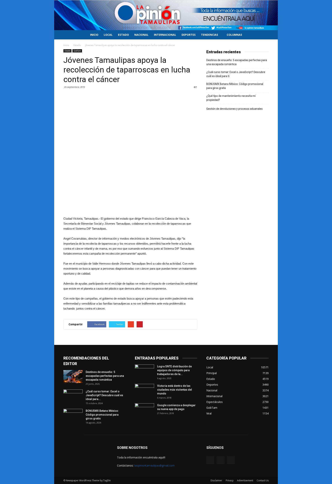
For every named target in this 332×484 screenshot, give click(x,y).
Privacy (229, 480)
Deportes (189, 35)
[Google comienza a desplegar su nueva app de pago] (144, 410)
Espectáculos (214, 402)
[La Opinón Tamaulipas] (166, 15)
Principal (211, 373)
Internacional (165, 35)
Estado (123, 35)
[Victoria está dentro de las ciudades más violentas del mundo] (144, 390)
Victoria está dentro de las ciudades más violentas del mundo (174, 389)
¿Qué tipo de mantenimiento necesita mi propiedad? (231, 97)
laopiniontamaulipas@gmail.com (154, 465)
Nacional (141, 35)
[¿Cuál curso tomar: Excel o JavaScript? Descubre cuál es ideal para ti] (73, 396)
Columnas (234, 35)
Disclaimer (216, 480)
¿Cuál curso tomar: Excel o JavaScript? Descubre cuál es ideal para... (104, 395)
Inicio (94, 35)
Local (108, 35)
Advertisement (245, 480)
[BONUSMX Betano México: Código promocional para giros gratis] (73, 415)
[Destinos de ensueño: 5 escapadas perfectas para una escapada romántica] (73, 376)
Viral (209, 413)
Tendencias (209, 35)
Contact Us (263, 480)
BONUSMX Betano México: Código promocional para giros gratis (234, 86)
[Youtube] (231, 460)
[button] (264, 35)
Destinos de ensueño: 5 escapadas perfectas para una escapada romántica (236, 62)
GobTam (77, 50)
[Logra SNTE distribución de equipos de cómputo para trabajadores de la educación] (144, 371)
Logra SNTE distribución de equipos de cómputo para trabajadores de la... (174, 370)
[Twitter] (220, 460)
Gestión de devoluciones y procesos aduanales (234, 108)
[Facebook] (210, 460)
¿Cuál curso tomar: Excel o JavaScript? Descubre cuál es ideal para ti (235, 74)
